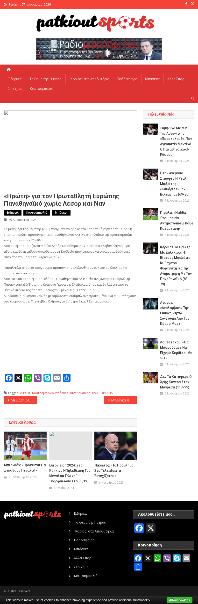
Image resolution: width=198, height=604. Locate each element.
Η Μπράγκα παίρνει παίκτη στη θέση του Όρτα (122, 400)
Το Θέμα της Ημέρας (45, 79)
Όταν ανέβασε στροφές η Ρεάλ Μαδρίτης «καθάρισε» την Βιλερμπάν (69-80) (175, 183)
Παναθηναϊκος (79, 393)
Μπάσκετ (152, 79)
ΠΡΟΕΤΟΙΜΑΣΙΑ (102, 393)
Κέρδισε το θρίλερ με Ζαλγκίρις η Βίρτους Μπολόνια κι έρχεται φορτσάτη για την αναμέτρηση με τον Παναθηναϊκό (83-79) (176, 265)
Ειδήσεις (15, 79)
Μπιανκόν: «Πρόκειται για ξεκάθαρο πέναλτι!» (25, 467)
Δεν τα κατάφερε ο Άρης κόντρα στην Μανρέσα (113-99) (176, 382)
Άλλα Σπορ (175, 79)
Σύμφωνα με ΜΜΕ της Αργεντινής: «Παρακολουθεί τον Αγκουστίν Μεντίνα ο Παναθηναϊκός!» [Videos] (176, 141)
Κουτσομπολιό (41, 89)
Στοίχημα (15, 89)
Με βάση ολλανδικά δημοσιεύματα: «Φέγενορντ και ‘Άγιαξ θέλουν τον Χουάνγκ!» (24, 400)
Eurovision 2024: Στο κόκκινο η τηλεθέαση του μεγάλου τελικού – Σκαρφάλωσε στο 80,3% (70, 473)
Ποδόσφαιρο (127, 79)
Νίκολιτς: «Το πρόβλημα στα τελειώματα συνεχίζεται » (114, 470)
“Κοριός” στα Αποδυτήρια (89, 79)
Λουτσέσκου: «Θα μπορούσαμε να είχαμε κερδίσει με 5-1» (176, 350)
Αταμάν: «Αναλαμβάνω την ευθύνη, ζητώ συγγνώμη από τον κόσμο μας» (174, 313)
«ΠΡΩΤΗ (25, 393)
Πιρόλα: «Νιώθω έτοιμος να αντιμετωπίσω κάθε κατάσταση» (176, 220)
